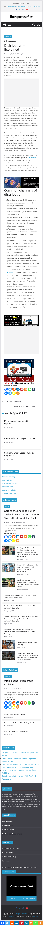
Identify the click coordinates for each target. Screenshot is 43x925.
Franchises (11, 272)
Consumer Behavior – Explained (26, 407)
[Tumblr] (33, 389)
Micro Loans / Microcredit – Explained (17, 422)
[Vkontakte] (6, 393)
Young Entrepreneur (24, 54)
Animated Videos (8, 487)
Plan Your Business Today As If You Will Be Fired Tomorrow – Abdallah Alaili (20, 596)
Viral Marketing (7, 480)
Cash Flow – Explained (13, 402)
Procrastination (7, 825)
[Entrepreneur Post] (4, 24)
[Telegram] (10, 393)
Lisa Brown (19, 688)
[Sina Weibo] (14, 393)
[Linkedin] (18, 389)
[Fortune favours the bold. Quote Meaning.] (8, 645)
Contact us (6, 861)
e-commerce (32, 158)
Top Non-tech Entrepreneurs (12, 834)
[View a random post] (38, 24)
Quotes (7, 506)
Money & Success (8, 829)
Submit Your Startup (9, 857)
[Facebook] (6, 389)
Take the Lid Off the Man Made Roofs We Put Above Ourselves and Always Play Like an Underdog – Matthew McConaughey (21, 619)
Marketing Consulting (9, 483)
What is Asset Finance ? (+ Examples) (16, 731)
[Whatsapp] (29, 389)
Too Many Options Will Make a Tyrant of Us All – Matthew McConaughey (20, 607)
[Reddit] (14, 389)
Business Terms (7, 852)
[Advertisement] (21, 93)
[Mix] (25, 389)
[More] (18, 393)
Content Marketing (8, 477)
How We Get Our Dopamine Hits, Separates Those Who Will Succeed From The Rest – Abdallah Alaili (28, 568)
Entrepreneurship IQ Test (11, 848)
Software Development (9, 493)
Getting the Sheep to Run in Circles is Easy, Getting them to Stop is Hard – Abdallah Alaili (21, 514)
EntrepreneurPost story (16, 799)
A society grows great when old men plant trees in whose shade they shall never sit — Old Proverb (28, 583)
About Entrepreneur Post (11, 867)
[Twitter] (10, 389)
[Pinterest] (22, 389)
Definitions (8, 36)
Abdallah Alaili (21, 522)
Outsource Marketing (9, 490)
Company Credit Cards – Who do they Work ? (19, 454)
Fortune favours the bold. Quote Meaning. (27, 644)
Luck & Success (7, 821)
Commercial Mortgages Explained (20, 438)
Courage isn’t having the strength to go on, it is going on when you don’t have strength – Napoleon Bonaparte (27, 656)
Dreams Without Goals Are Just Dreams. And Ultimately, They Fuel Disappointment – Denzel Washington (19, 632)
